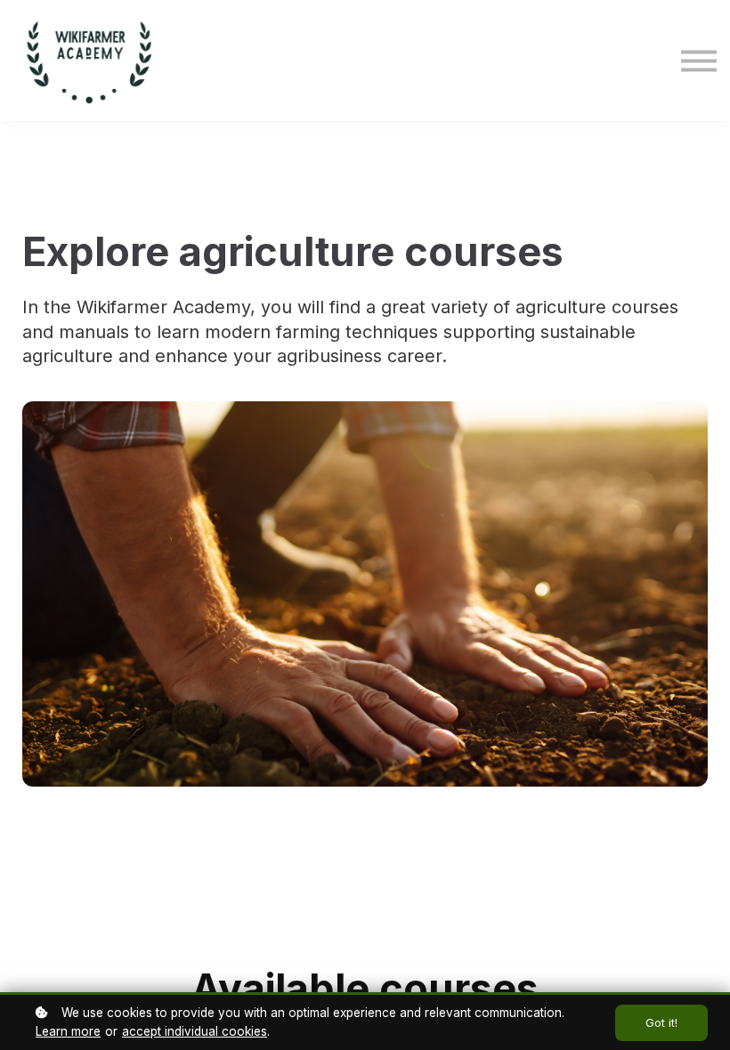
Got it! (661, 1023)
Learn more (68, 1031)
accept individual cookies (194, 1031)
